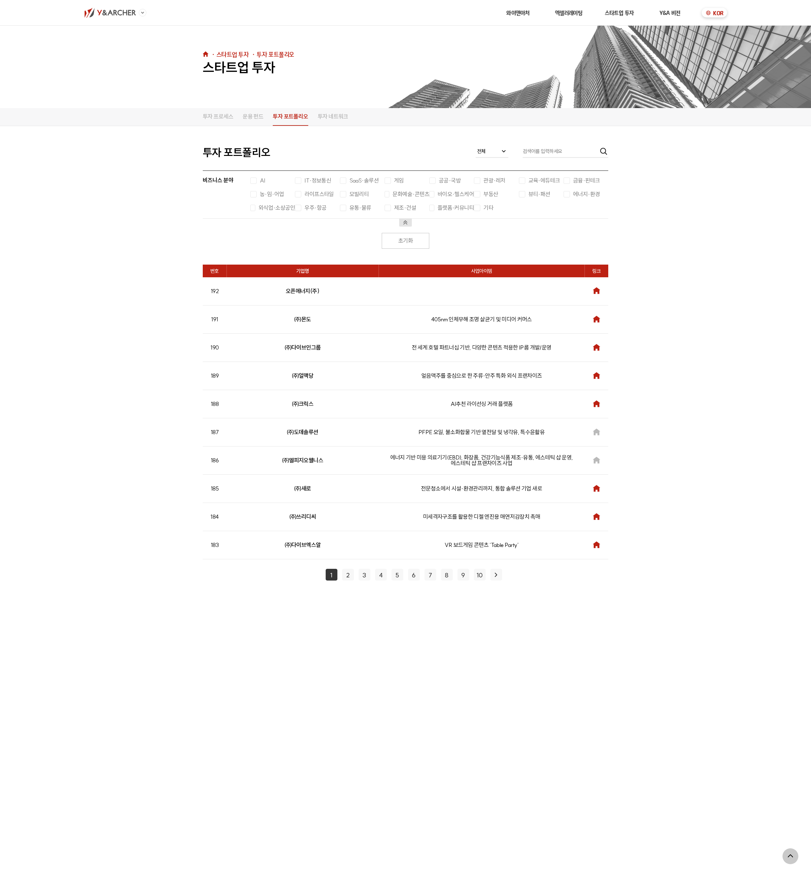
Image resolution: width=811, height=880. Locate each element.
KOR (718, 13)
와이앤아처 (517, 12)
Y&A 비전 (670, 12)
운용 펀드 (253, 116)
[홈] (110, 13)
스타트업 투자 (619, 12)
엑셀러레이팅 (569, 12)
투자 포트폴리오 (290, 116)
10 (479, 575)
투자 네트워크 (333, 116)
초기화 (405, 241)
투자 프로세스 (218, 116)
